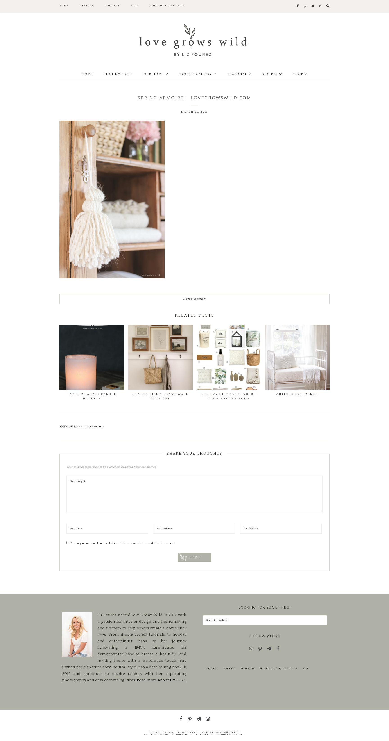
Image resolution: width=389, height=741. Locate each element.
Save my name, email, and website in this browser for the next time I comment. (123, 543)
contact (211, 668)
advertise (247, 668)
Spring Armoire (90, 426)
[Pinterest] (305, 6)
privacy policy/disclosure (279, 668)
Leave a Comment (194, 298)
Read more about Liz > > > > (161, 680)
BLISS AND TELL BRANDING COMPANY (220, 734)
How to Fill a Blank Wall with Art (160, 396)
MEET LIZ (229, 668)
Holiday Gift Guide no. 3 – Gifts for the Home (228, 396)
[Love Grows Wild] (194, 39)
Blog (306, 668)
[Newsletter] (312, 6)
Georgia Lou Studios (225, 732)
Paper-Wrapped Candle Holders (92, 396)
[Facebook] (297, 6)
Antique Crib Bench (297, 394)
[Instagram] (320, 6)
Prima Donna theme (190, 732)
